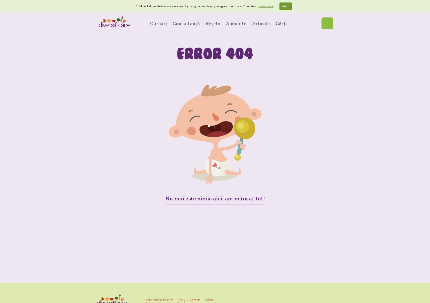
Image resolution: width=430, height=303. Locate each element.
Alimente (236, 23)
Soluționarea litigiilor (159, 299)
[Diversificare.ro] (114, 21)
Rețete (213, 23)
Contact (195, 299)
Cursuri (158, 23)
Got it (285, 6)
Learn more (266, 6)
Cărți (281, 23)
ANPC (181, 299)
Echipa (209, 299)
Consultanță (186, 23)
